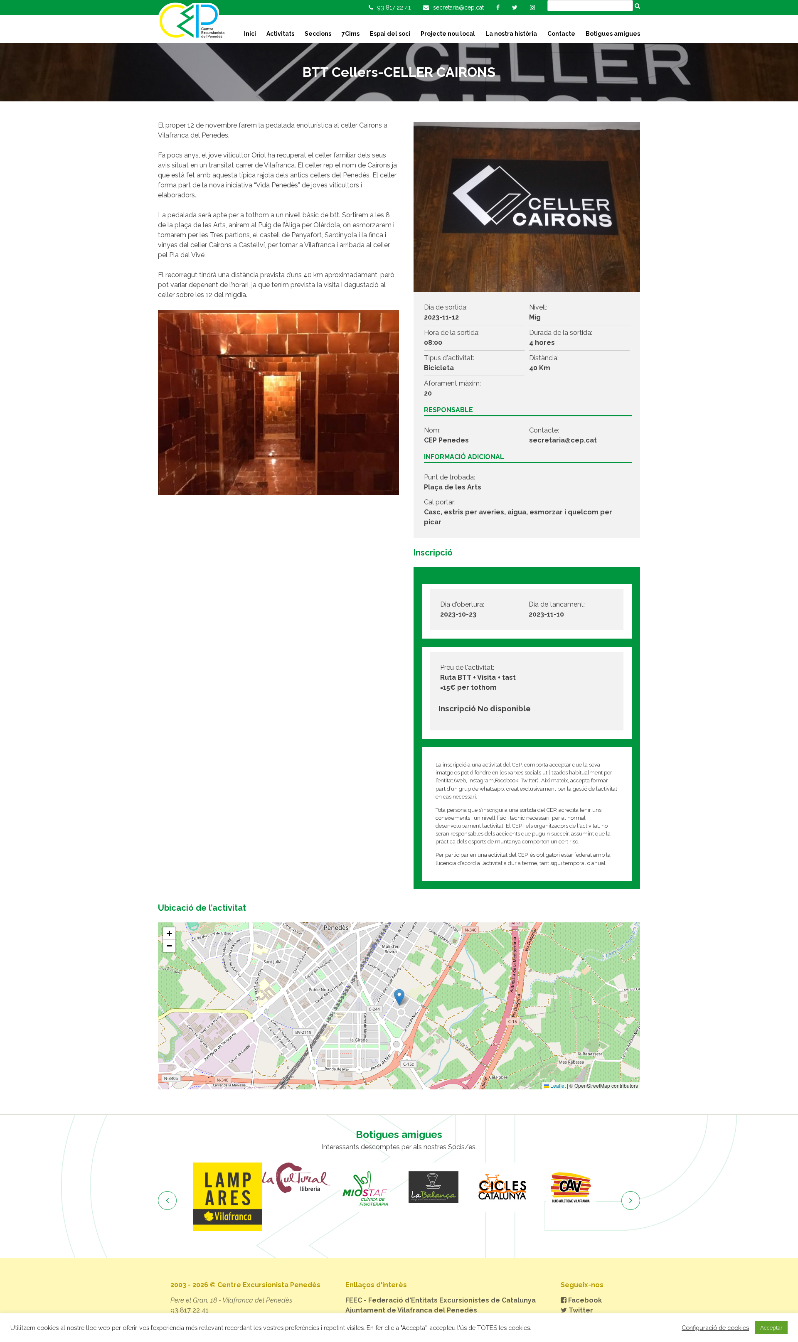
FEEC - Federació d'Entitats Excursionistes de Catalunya (440, 1300)
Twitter (580, 1310)
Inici (250, 33)
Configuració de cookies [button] (715, 1327)
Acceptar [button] (771, 1328)
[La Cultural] (296, 1178)
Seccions (318, 33)
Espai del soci (390, 33)
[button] (399, 997)
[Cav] (570, 1187)
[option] (227, 1197)
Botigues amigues (613, 33)
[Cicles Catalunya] (502, 1187)
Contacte (561, 33)
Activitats (280, 33)
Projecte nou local (448, 33)
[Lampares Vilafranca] (227, 1197)
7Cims (351, 33)
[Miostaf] (364, 1187)
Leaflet (557, 1085)
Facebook (584, 1300)
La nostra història (511, 33)
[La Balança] (433, 1187)
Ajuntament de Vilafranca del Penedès (411, 1310)
